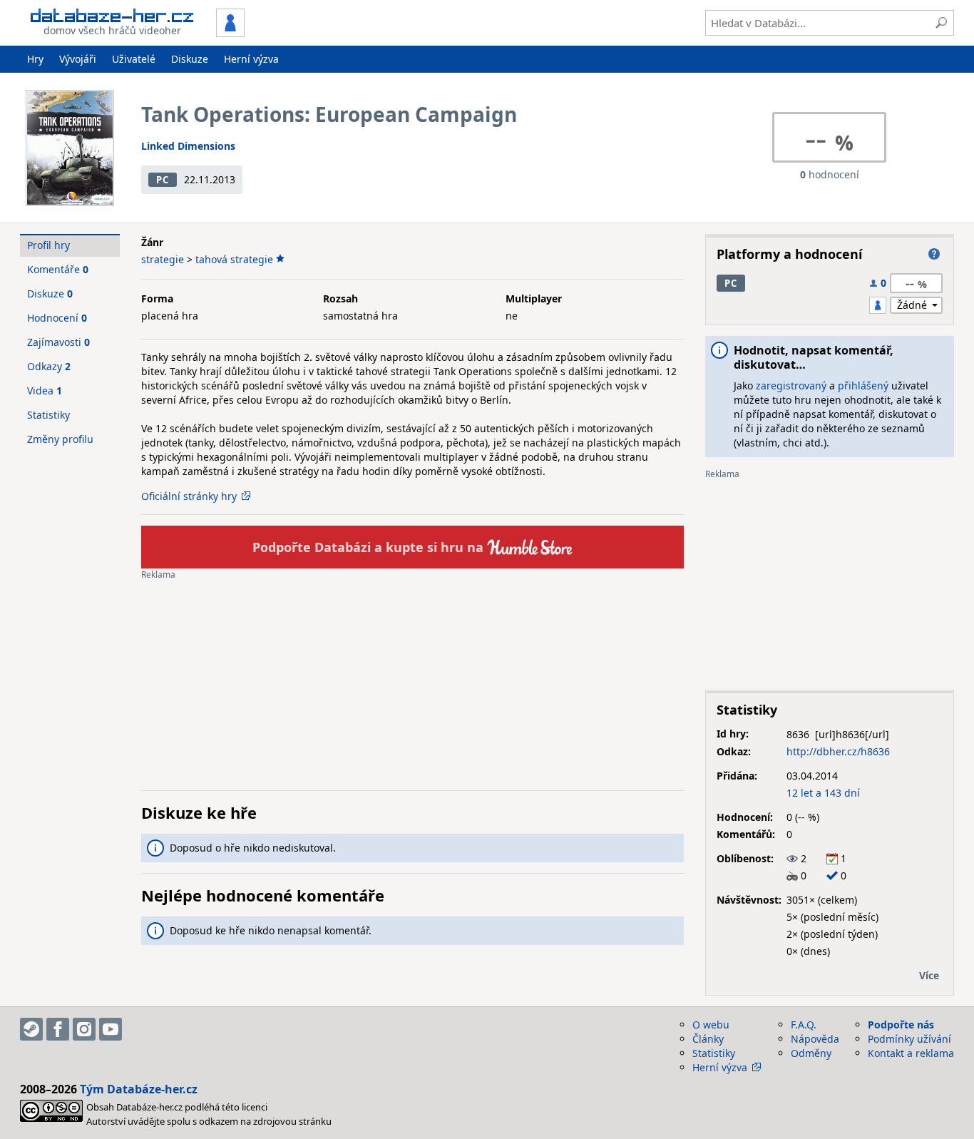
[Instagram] (84, 1029)
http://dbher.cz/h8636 (838, 751)
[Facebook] (57, 1029)
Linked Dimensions (188, 146)
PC (162, 179)
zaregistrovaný (791, 385)
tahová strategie (234, 259)
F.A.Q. (803, 1024)
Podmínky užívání (909, 1039)
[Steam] (31, 1029)
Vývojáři (77, 59)
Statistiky (48, 415)
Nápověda (815, 1039)
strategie (162, 259)
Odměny (811, 1053)
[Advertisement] (412, 680)
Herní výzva (251, 59)
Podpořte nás (901, 1024)
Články (708, 1039)
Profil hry (48, 245)
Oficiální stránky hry (189, 496)
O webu (710, 1024)
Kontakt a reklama (911, 1053)
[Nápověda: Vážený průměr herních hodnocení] (934, 253)
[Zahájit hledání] (941, 22)
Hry (35, 59)
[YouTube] (110, 1029)
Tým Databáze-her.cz (139, 1089)
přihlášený (863, 385)
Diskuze (189, 59)
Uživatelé (133, 59)
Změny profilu (60, 439)
